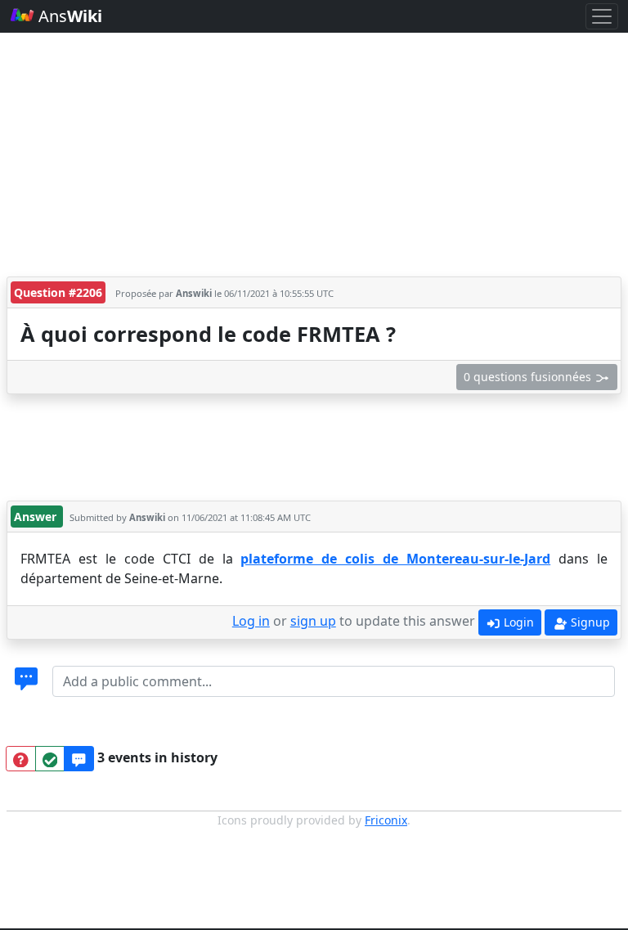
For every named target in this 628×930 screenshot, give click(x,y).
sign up (313, 621)
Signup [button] (588, 622)
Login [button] (517, 622)
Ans (68, 16)
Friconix (386, 820)
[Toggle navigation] (601, 16)
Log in (251, 621)
